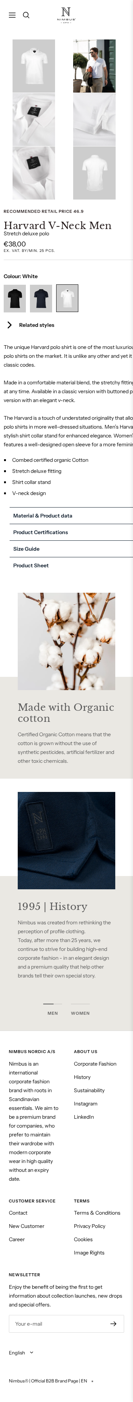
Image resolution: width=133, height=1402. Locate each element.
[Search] (26, 15)
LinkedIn (84, 1117)
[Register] (113, 1323)
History (82, 1077)
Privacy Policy (89, 1226)
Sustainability (89, 1090)
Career (17, 1239)
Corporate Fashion (95, 1063)
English (17, 1353)
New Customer (26, 1226)
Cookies (83, 1239)
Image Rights (89, 1252)
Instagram (86, 1103)
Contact (18, 1212)
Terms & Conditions (97, 1212)
